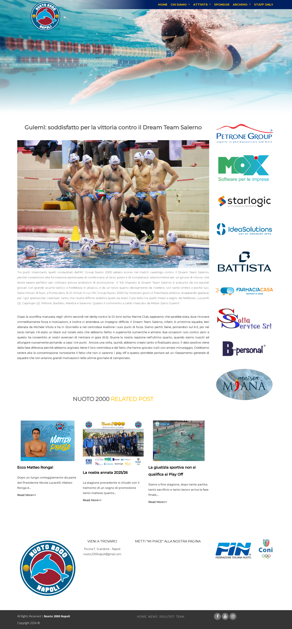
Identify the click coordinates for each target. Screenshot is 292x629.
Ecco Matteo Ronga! (35, 467)
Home (162, 4)
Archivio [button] (240, 4)
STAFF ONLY (263, 4)
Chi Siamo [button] (179, 4)
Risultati (166, 616)
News (153, 616)
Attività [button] (201, 4)
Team (180, 616)
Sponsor (221, 4)
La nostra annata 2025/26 (105, 472)
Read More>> (26, 495)
